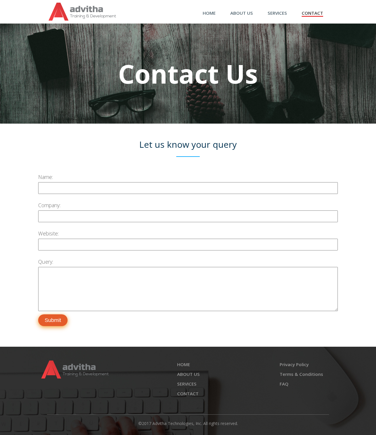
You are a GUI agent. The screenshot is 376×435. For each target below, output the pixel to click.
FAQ (284, 384)
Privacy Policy (294, 364)
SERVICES (277, 13)
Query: (45, 261)
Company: (49, 205)
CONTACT (312, 13)
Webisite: (48, 233)
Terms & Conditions (301, 374)
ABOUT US (241, 13)
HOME (209, 13)
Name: (45, 176)
